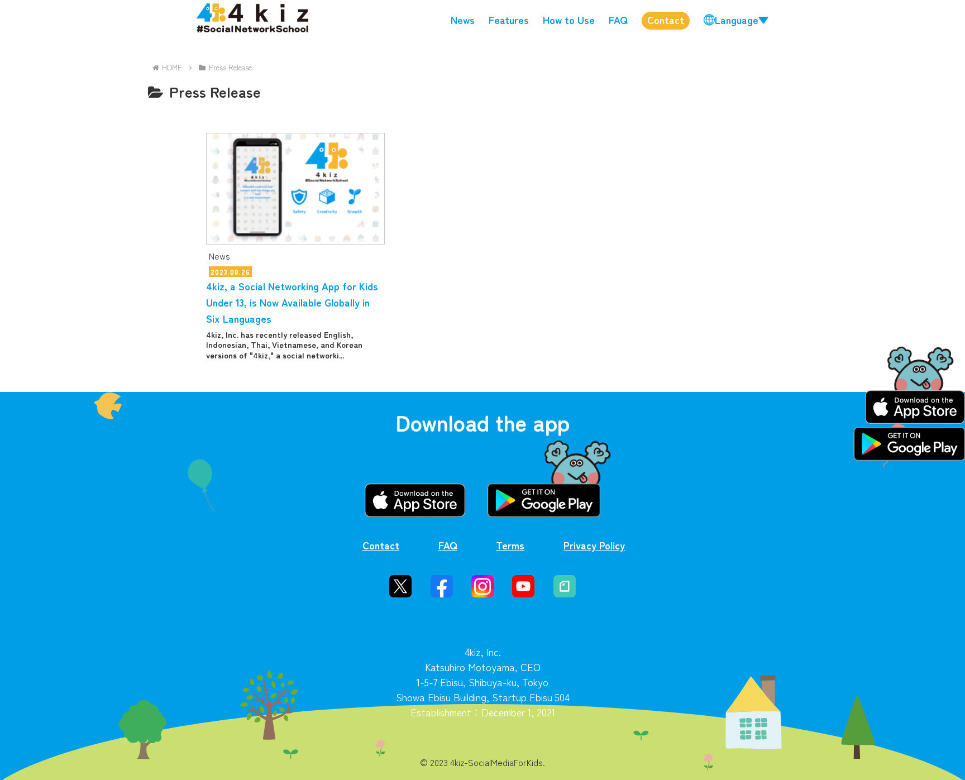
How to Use (569, 19)
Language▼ (741, 19)
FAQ (618, 19)
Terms (510, 545)
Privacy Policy (594, 545)
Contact (665, 19)
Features (509, 19)
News (463, 19)
